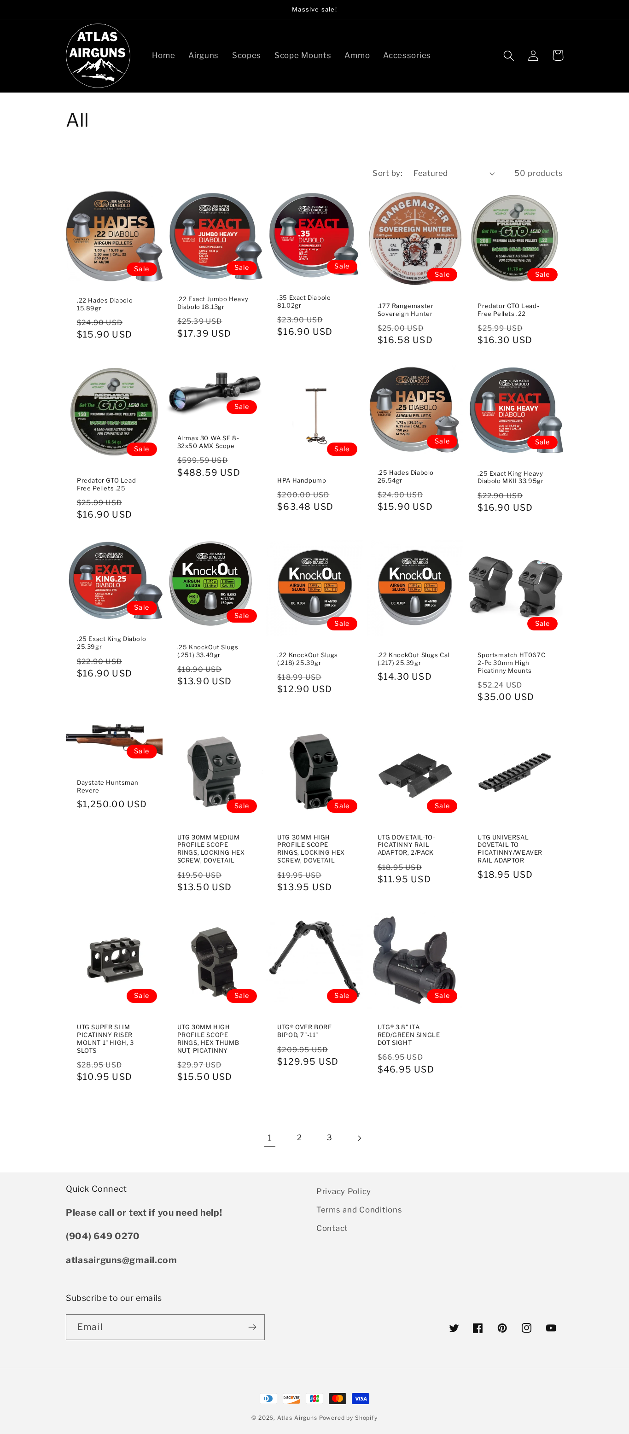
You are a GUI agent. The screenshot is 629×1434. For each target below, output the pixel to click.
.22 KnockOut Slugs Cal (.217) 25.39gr (413, 658)
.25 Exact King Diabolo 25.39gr (111, 642)
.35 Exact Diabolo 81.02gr (304, 301)
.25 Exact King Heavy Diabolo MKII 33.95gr (510, 477)
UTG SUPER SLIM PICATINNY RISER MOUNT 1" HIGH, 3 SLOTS (105, 1038)
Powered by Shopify (348, 1417)
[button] (509, 55)
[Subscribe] (252, 1327)
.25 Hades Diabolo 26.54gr (406, 476)
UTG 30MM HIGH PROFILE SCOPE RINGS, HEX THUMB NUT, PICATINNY (208, 1038)
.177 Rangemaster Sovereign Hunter (406, 309)
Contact (332, 1228)
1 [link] (270, 1137)
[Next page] (359, 1138)
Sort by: (387, 173)
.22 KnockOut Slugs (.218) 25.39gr (307, 658)
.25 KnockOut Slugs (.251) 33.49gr (208, 651)
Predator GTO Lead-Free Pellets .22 (508, 309)
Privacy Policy (343, 1191)
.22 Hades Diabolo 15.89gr (105, 304)
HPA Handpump (301, 480)
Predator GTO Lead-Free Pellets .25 (108, 484)
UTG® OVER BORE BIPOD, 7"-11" (304, 1030)
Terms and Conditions (359, 1209)
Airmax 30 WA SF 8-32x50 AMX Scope (208, 441)
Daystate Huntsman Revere (107, 786)
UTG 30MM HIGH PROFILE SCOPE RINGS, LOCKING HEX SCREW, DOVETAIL (311, 849)
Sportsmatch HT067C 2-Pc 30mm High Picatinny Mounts (511, 662)
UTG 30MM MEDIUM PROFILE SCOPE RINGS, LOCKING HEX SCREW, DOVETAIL (211, 849)
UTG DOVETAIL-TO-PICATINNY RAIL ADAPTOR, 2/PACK (407, 845)
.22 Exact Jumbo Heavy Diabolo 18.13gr (213, 302)
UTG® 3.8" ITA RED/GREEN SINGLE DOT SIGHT (409, 1034)
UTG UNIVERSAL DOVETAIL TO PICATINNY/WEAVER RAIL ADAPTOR (510, 849)
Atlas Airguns (298, 1417)
